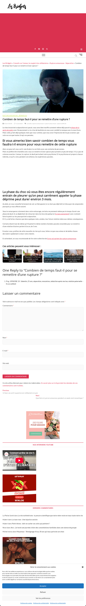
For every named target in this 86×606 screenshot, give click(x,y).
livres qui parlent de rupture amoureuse (61, 239)
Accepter (43, 586)
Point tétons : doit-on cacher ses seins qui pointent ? (31, 524)
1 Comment (19, 123)
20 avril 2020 (8, 123)
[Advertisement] (43, 30)
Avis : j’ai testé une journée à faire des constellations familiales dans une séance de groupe (43, 528)
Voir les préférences (43, 598)
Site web (6, 363)
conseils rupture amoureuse (35, 123)
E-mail (5, 351)
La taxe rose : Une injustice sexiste (25, 520)
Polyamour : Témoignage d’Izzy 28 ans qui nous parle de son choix (40, 532)
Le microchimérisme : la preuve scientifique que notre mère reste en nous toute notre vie (50, 516)
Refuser (43, 592)
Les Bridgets (7, 63)
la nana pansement (62, 214)
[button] (83, 567)
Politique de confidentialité (41, 603)
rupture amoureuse (50, 123)
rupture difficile (61, 123)
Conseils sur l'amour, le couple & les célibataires (30, 63)
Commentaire (8, 306)
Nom (5, 338)
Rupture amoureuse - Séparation (62, 63)
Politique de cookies (26, 603)
